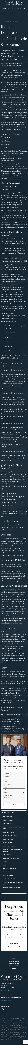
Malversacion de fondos (9, 879)
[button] (24, 8)
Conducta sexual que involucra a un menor (13, 827)
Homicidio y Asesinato (9, 868)
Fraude (4, 865)
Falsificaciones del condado (11, 858)
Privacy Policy (14, 963)
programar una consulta (15, 729)
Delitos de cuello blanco (10, 835)
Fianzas (5, 861)
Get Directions (6, 990)
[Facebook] (2, 1009)
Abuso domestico (7, 816)
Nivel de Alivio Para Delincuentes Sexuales (13, 883)
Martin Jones (5, 144)
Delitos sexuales (8, 842)
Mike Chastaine (6, 141)
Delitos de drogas (8, 839)
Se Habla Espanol (14, 966)
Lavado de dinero (8, 875)
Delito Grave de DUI (8, 832)
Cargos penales (7, 823)
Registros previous (8, 891)
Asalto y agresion (8, 820)
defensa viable (15, 386)
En (5, 8)
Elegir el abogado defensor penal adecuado (12, 850)
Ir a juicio (6, 872)
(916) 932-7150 (6, 486)
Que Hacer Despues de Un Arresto (12, 887)
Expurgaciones (7, 854)
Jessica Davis (5, 148)
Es (9, 8)
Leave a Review (14, 961)
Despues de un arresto (9, 846)
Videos (14, 959)
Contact (14, 968)
